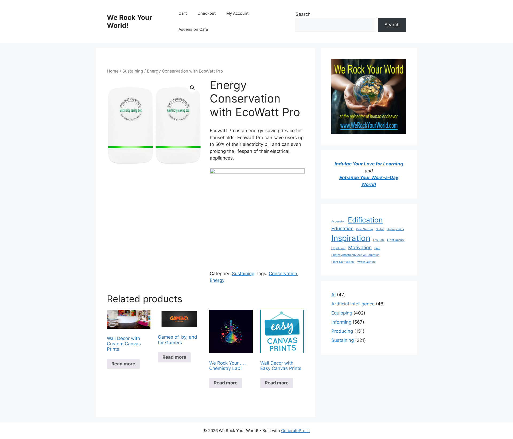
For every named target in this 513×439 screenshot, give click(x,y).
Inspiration (350, 238)
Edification (365, 220)
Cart (182, 13)
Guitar (380, 229)
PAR (377, 248)
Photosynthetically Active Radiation (355, 255)
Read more (123, 363)
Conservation (283, 273)
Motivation (360, 247)
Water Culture (366, 262)
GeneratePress (295, 430)
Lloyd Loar (338, 248)
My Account (237, 13)
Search (303, 14)
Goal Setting (364, 229)
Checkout (206, 13)
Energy (217, 280)
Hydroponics (395, 229)
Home (113, 71)
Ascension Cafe (193, 29)
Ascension (338, 221)
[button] (192, 88)
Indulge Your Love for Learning (369, 163)
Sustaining (132, 71)
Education (342, 228)
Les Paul (378, 240)
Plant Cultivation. (343, 262)
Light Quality (396, 240)
